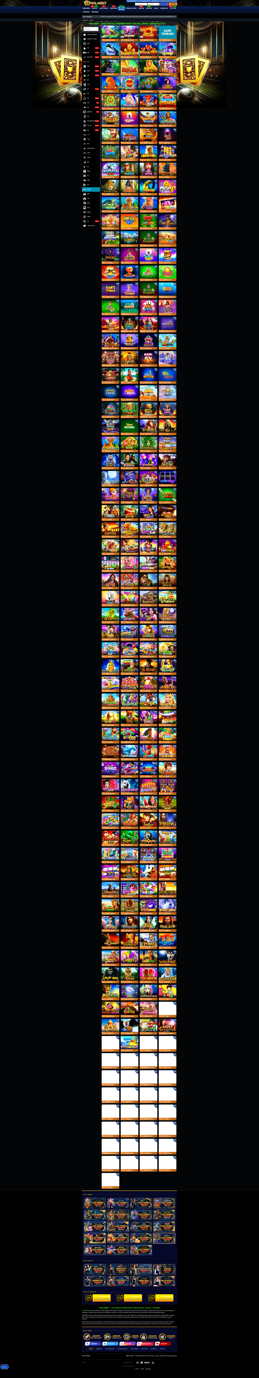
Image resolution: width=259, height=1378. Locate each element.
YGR (88, 153)
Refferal (154, 1349)
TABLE (156, 8)
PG (88, 62)
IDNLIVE (141, 8)
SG (88, 98)
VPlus (89, 157)
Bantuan (145, 1349)
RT (88, 176)
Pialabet (94, 1344)
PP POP (89, 57)
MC (88, 194)
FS (88, 107)
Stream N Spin (131, 8)
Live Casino (103, 8)
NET (88, 180)
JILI (88, 103)
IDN (88, 43)
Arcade (149, 8)
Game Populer (92, 34)
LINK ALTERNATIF (101, 1298)
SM (88, 52)
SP (88, 185)
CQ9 (88, 134)
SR (88, 130)
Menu (4, 1367)
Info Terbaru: (87, 16)
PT (88, 89)
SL (88, 166)
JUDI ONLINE (86, 1356)
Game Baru (91, 225)
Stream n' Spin (92, 39)
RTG (88, 207)
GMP (88, 217)
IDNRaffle (164, 8)
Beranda (86, 8)
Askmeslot (90, 148)
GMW (89, 189)
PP (88, 48)
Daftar (173, 4)
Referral (95, 12)
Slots (121, 8)
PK (88, 116)
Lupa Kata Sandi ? (132, 1)
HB (88, 75)
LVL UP (89, 125)
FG (88, 221)
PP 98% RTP (91, 121)
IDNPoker (113, 8)
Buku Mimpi (134, 1349)
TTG (88, 84)
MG (88, 66)
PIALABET (85, 1310)
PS (88, 93)
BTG (88, 203)
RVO (88, 171)
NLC (88, 71)
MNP (89, 212)
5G (88, 80)
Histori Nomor (122, 1349)
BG (88, 144)
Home (91, 1349)
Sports (94, 8)
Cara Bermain (109, 1349)
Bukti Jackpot (146, 1344)
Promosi (86, 12)
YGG (88, 139)
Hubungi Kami (146, 1)
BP (88, 162)
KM (88, 198)
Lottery (173, 8)
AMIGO (89, 112)
